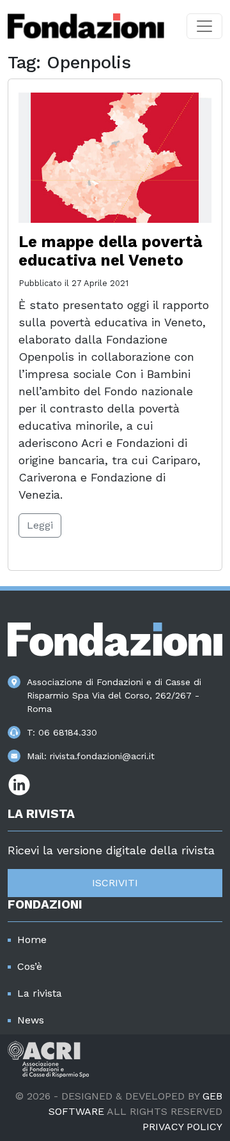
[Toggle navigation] (204, 26)
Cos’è (29, 966)
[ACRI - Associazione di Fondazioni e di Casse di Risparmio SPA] (48, 1058)
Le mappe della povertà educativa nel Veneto (111, 250)
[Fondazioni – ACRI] (86, 26)
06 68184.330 (67, 732)
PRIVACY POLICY (182, 1127)
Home (32, 939)
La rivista (39, 993)
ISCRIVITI (115, 883)
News (30, 1020)
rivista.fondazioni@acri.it (102, 756)
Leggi (40, 525)
